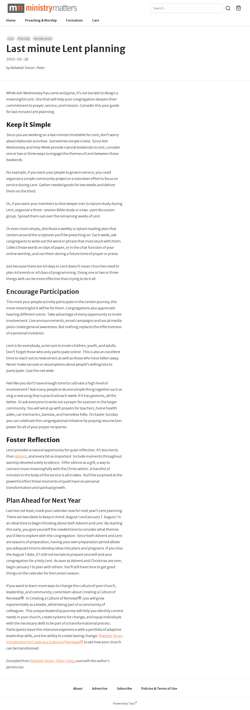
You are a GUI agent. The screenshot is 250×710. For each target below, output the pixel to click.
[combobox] (186, 8)
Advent (21, 456)
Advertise (99, 688)
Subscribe (124, 688)
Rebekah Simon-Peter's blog (52, 661)
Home (11, 20)
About (78, 688)
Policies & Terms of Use (159, 688)
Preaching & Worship (41, 20)
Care (95, 20)
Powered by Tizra (125, 703)
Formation (74, 20)
